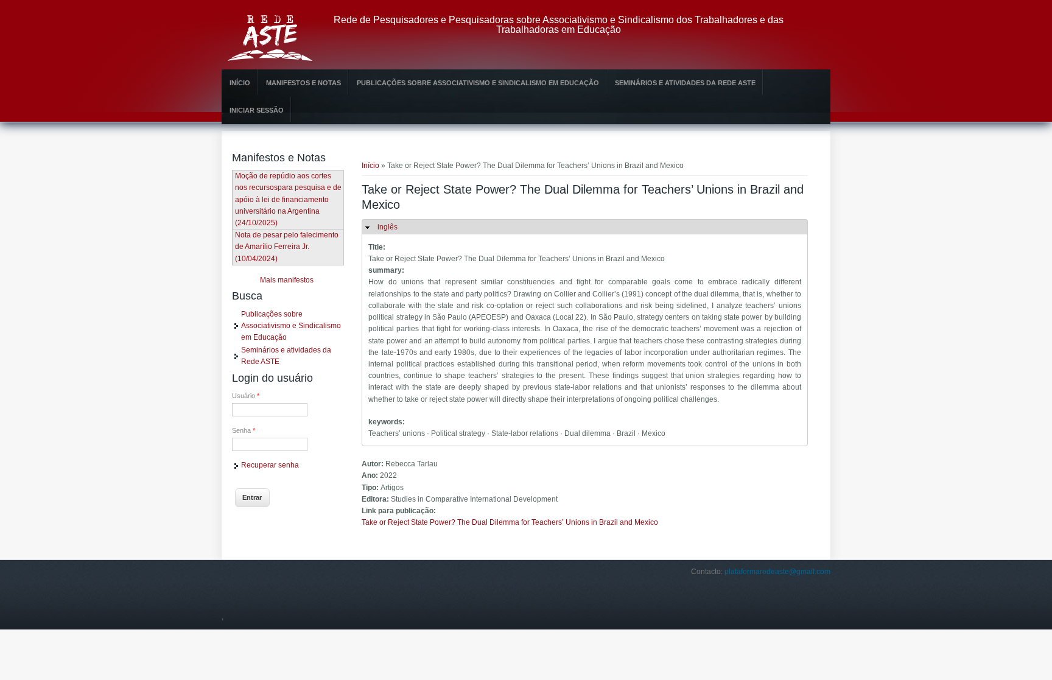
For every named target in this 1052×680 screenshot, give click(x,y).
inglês (387, 227)
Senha (243, 430)
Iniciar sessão (257, 110)
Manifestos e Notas (303, 82)
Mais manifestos (287, 280)
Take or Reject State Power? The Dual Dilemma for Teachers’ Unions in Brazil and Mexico (510, 522)
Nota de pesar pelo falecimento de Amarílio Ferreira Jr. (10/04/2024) (286, 246)
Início (240, 82)
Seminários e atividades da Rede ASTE (685, 82)
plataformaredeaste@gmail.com (777, 571)
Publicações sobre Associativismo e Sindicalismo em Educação (478, 82)
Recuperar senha (270, 465)
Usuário (245, 395)
